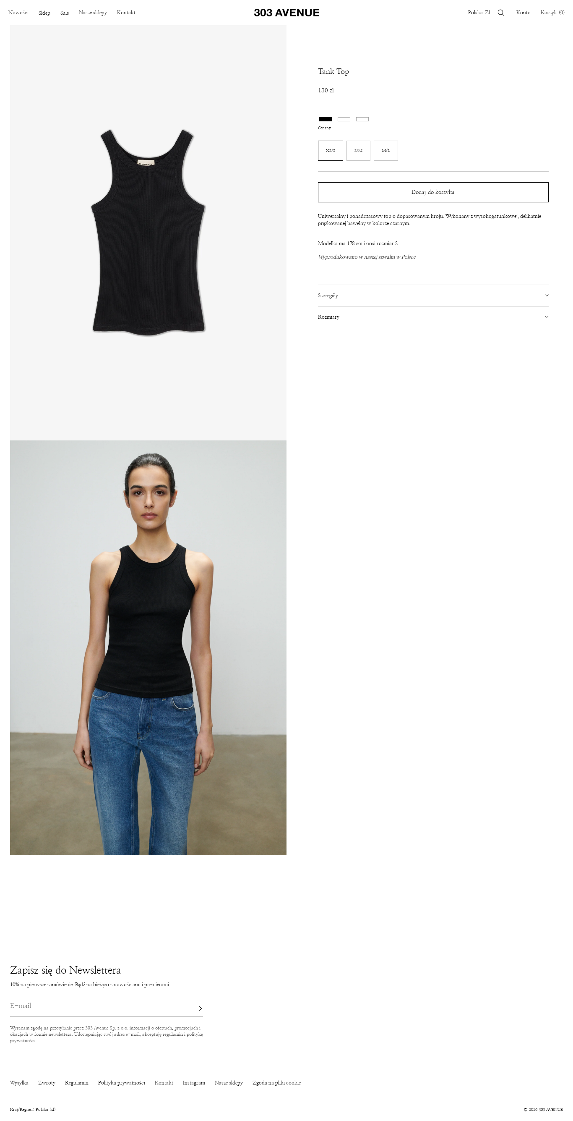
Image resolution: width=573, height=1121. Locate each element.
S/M (358, 151)
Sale (64, 13)
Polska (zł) (46, 1110)
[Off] (344, 117)
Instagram (194, 1082)
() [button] (553, 12)
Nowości (18, 12)
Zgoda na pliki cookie (277, 1082)
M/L (386, 151)
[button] (501, 12)
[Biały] (362, 117)
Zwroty (46, 1082)
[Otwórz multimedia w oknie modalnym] (148, 232)
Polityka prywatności (121, 1082)
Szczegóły (328, 295)
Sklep (44, 13)
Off (344, 119)
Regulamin (77, 1082)
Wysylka (19, 1082)
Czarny (325, 119)
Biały (362, 119)
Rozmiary (328, 317)
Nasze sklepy (93, 12)
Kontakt (126, 12)
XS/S (330, 151)
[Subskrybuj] (192, 1008)
